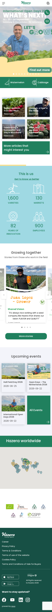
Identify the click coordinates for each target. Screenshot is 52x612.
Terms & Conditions (11, 550)
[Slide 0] (13, 74)
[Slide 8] (35, 74)
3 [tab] (27, 326)
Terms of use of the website (15, 555)
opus (13, 606)
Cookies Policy (9, 559)
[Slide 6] (30, 74)
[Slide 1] (16, 74)
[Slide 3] (22, 74)
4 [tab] (30, 326)
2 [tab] (24, 326)
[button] (3, 3)
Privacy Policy (8, 546)
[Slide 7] (33, 74)
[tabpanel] (26, 294)
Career (5, 541)
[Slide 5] (27, 74)
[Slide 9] (38, 74)
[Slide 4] (24, 74)
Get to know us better (26, 179)
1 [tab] (22, 326)
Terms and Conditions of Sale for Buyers (21, 564)
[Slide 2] (19, 74)
